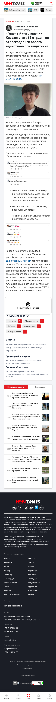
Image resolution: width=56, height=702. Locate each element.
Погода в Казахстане (13, 606)
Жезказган (32, 591)
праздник (11, 350)
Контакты (28, 679)
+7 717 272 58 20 (11, 628)
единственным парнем (18, 260)
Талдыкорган (34, 583)
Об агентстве (28, 672)
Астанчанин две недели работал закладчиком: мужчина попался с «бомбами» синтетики (26, 416)
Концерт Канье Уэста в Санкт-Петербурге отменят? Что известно (24, 448)
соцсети (11, 347)
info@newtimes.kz (11, 649)
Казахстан (12, 344)
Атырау (7, 571)
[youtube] (31, 508)
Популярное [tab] (40, 387)
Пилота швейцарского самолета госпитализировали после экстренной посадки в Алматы (27, 374)
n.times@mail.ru (10, 640)
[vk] (14, 508)
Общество (10, 21)
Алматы (31, 559)
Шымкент (8, 563)
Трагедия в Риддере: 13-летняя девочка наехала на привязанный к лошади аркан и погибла (26, 459)
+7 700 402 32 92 (11, 631)
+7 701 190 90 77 (11, 652)
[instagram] (26, 508)
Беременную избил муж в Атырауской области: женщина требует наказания (25, 395)
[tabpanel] (28, 438)
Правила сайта (28, 668)
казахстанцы (35, 347)
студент (43, 344)
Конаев (31, 595)
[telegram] (41, 508)
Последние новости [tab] (15, 387)
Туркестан (32, 587)
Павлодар (32, 579)
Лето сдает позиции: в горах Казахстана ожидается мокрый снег (25, 480)
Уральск (7, 591)
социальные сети (28, 344)
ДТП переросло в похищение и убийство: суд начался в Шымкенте (25, 405)
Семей (31, 563)
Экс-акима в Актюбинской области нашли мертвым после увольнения (24, 362)
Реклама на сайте (28, 675)
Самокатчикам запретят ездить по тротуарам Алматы (26, 469)
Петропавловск (10, 583)
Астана (7, 559)
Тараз (6, 587)
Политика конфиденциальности (28, 665)
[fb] (20, 508)
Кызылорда (9, 579)
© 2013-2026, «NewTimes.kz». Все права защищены (28, 661)
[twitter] (36, 508)
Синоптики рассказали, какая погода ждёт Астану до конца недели (24, 427)
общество (22, 347)
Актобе (31, 567)
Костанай (32, 575)
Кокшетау (8, 575)
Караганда (32, 571)
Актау (6, 567)
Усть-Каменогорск (12, 595)
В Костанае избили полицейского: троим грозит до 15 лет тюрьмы (26, 438)
